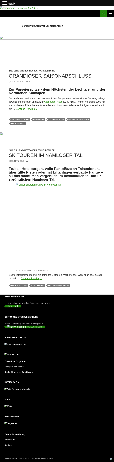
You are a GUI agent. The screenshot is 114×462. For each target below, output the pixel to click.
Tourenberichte (46, 71)
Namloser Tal (37, 286)
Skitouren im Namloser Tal (46, 155)
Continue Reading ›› (26, 109)
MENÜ (11, 4)
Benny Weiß (38, 120)
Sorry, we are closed (14, 366)
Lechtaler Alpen (56, 120)
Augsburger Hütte (53, 102)
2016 (11, 71)
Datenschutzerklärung (14, 434)
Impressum (9, 439)
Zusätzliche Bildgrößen (15, 361)
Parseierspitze (18, 123)
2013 (11, 150)
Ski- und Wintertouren (25, 150)
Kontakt (8, 445)
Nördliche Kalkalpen (78, 120)
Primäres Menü (110, 13)
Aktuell (16, 354)
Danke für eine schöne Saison (18, 372)
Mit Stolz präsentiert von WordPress (38, 458)
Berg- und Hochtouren (25, 71)
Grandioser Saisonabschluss (50, 76)
